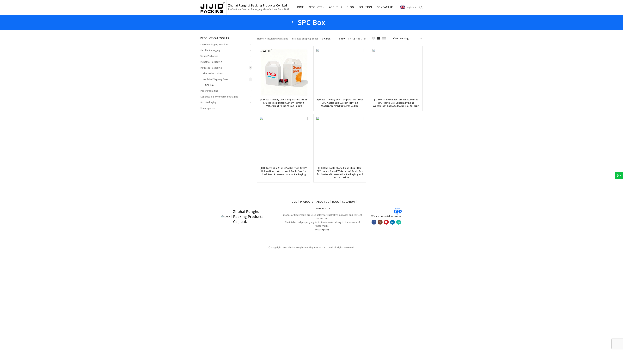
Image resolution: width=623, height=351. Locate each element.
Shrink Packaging (209, 56)
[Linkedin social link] (392, 222)
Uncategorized (208, 108)
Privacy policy (322, 229)
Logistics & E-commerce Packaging (219, 96)
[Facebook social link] (374, 222)
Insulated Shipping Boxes (216, 79)
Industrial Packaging (211, 61)
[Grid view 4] (384, 39)
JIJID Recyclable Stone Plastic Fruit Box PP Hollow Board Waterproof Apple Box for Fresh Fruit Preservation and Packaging (283, 171)
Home (260, 38)
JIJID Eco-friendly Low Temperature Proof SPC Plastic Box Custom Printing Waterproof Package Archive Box (339, 102)
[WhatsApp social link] (398, 222)
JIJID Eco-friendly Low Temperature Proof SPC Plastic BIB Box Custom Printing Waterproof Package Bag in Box (283, 102)
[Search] (421, 7)
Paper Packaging (209, 90)
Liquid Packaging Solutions (214, 44)
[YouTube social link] (386, 222)
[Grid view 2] (373, 39)
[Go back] (294, 22)
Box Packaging (208, 102)
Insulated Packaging (211, 67)
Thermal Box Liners (213, 73)
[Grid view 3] (378, 39)
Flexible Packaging (210, 50)
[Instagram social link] (380, 222)
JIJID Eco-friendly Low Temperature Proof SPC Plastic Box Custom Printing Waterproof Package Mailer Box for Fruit (396, 102)
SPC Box (209, 84)
